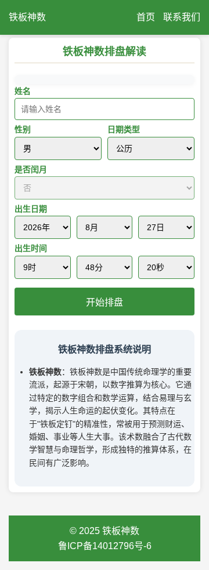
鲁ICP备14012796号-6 (105, 546)
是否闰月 (31, 169)
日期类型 (123, 129)
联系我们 (181, 17)
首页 (145, 17)
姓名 (23, 91)
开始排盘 (104, 302)
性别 (23, 129)
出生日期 (31, 208)
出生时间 (31, 248)
